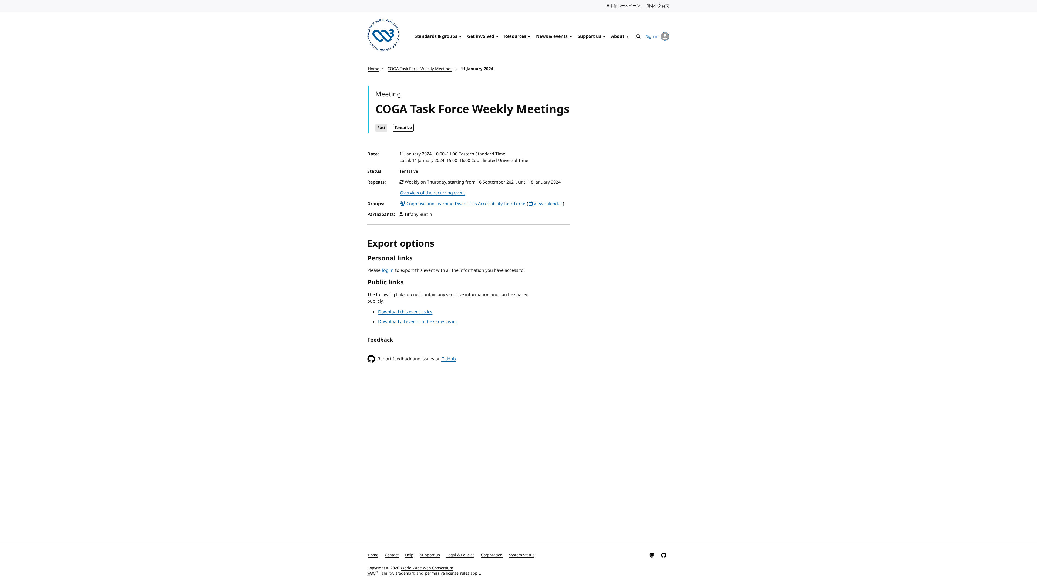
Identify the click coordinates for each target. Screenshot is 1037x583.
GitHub (448, 359)
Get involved (480, 36)
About (617, 36)
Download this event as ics (405, 312)
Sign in (652, 36)
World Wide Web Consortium (427, 568)
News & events (552, 36)
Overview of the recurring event (432, 193)
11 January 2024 (477, 69)
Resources (515, 36)
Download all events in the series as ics (417, 321)
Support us (589, 36)
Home (373, 69)
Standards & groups (436, 36)
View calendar (547, 204)
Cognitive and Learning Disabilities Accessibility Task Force (465, 204)
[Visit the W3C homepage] (383, 36)
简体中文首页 (658, 6)
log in (387, 270)
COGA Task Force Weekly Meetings (420, 69)
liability (386, 573)
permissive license (442, 573)
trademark (405, 573)
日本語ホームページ (623, 6)
